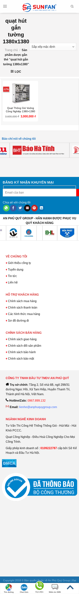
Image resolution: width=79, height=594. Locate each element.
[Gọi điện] (39, 586)
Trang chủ (11, 50)
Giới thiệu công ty (19, 262)
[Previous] (5, 161)
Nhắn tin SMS (55, 592)
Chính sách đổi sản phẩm (24, 345)
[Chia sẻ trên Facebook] (13, 208)
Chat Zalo (24, 592)
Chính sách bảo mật (21, 358)
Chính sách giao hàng (22, 339)
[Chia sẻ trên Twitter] (20, 208)
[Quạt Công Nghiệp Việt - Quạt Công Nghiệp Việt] (39, 6)
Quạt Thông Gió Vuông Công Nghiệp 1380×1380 (20, 110)
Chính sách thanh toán (22, 307)
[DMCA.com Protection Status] (9, 463)
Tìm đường (9, 592)
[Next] (15, 161)
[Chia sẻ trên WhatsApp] (6, 208)
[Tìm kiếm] (72, 6)
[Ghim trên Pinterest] (34, 208)
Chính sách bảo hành (22, 352)
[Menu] (5, 6)
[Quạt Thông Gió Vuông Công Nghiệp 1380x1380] (20, 92)
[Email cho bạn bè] (27, 208)
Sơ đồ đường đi (18, 320)
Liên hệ (13, 282)
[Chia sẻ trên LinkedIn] (41, 208)
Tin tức (12, 276)
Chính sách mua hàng (22, 301)
